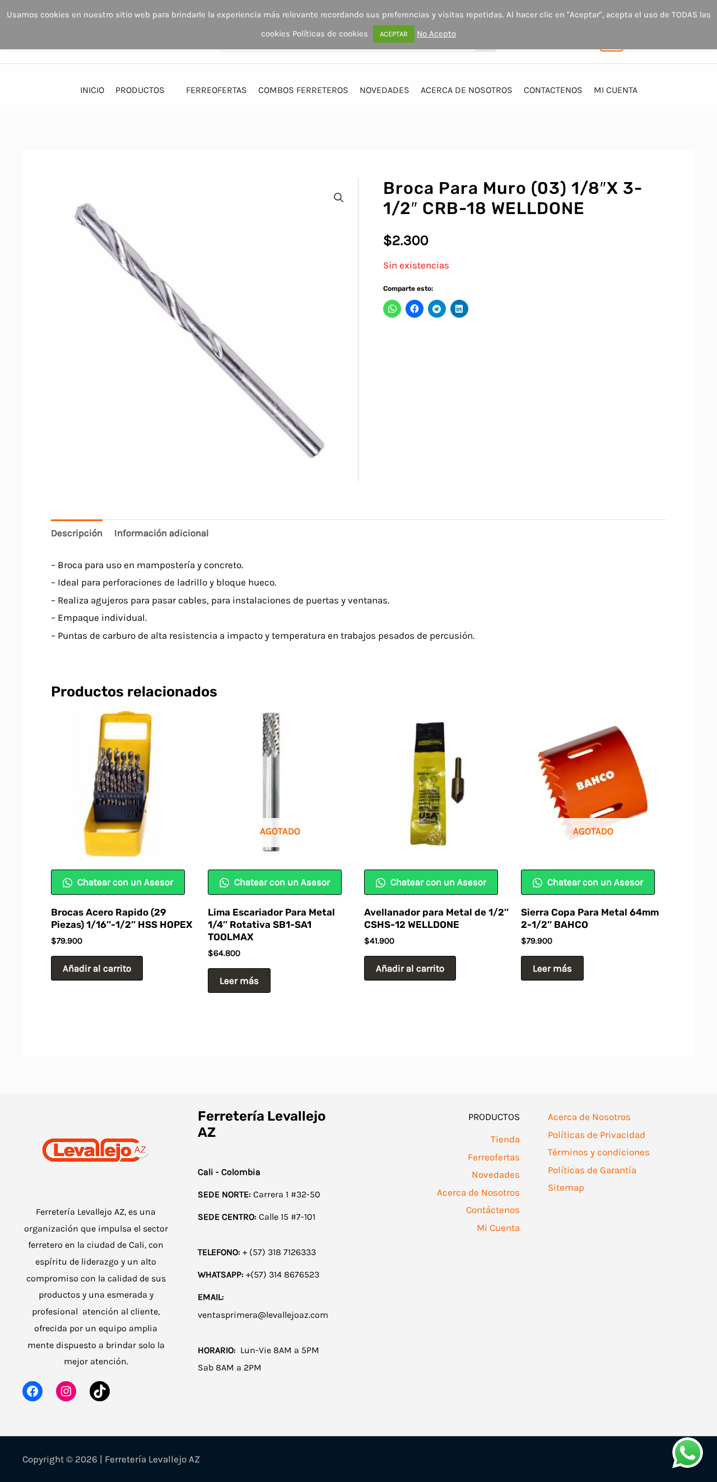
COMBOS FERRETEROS (303, 90)
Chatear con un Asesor (124, 882)
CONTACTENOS (553, 90)
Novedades (496, 1174)
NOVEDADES (384, 90)
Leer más (239, 980)
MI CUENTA (615, 90)
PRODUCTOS (140, 90)
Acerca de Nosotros (478, 1192)
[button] (339, 198)
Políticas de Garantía (592, 1170)
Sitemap (566, 1187)
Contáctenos (493, 1209)
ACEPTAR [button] (394, 34)
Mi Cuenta (498, 1227)
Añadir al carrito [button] (97, 968)
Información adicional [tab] (161, 532)
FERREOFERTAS (216, 90)
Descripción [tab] (77, 532)
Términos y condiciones (599, 1152)
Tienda (505, 1139)
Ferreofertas (494, 1157)
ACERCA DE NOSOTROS (467, 90)
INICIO (92, 90)
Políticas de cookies (330, 34)
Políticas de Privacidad (596, 1134)
